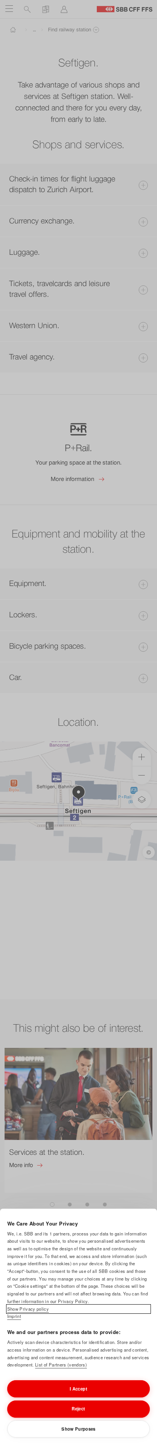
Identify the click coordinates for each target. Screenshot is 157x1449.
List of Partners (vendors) (61, 1365)
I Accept (78, 1389)
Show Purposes (78, 1429)
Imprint (14, 1316)
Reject (78, 1408)
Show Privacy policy (28, 1309)
